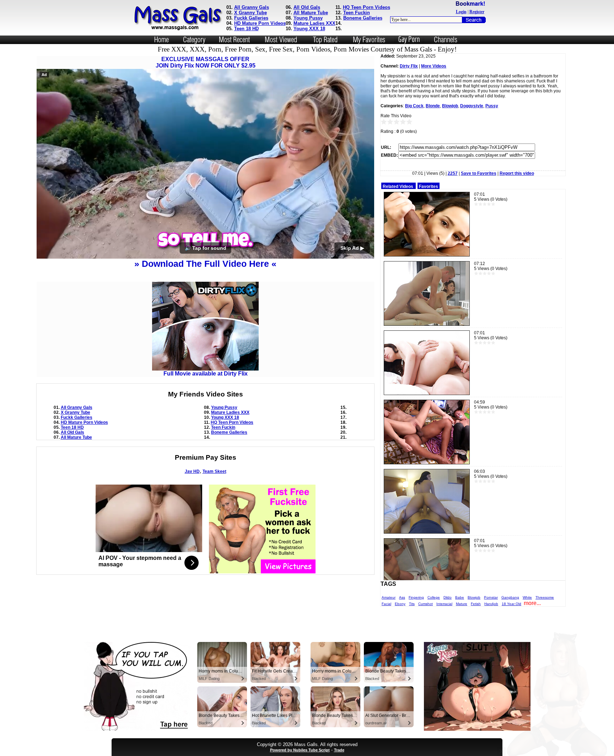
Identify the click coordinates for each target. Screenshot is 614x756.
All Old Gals (306, 7)
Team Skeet (214, 471)
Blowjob (450, 105)
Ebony (400, 604)
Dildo (447, 597)
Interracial (444, 604)
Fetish (476, 604)
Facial (386, 604)
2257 (453, 173)
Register (476, 11)
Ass (402, 597)
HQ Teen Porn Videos (366, 7)
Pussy (491, 105)
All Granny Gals (251, 7)
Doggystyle (471, 105)
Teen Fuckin (356, 12)
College (433, 597)
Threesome (544, 597)
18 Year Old (511, 604)
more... (532, 603)
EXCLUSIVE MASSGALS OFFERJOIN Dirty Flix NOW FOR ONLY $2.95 (205, 62)
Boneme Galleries (362, 18)
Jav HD (192, 471)
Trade (339, 750)
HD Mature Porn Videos (260, 23)
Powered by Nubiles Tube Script (300, 750)
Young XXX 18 (309, 28)
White (527, 597)
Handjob (491, 604)
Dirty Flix (409, 66)
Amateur (388, 597)
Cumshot (425, 604)
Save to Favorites (478, 173)
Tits (412, 604)
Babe (459, 597)
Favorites (428, 186)
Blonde (433, 105)
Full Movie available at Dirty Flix (205, 374)
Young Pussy (308, 18)
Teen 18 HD (246, 28)
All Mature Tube (310, 12)
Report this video (517, 173)
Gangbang (510, 597)
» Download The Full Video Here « (205, 264)
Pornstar (491, 597)
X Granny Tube (250, 12)
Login (461, 11)
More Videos (433, 66)
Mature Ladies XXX (314, 23)
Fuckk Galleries (251, 18)
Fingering (416, 597)
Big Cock (414, 105)
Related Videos (398, 186)
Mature (461, 604)
